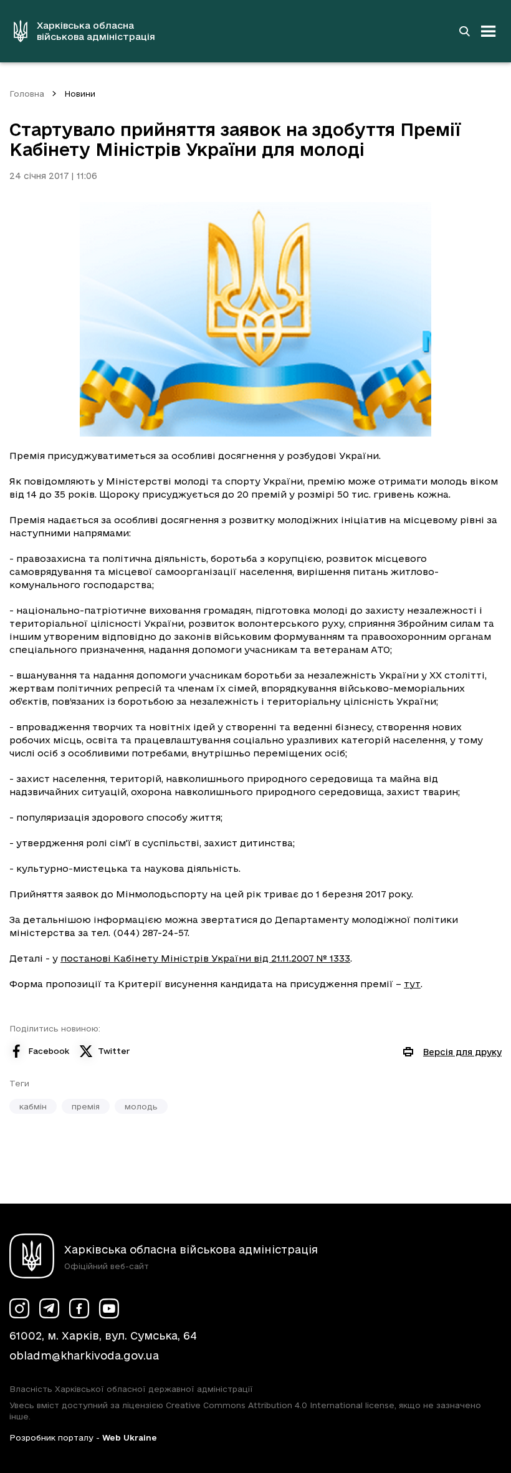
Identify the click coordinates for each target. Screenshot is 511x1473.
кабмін (33, 1106)
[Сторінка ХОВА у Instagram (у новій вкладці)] (19, 1308)
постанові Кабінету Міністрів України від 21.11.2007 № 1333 (205, 958)
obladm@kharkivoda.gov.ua (84, 1355)
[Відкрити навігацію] (488, 31)
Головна (26, 93)
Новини (79, 93)
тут (412, 983)
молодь (141, 1106)
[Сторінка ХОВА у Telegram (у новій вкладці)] (49, 1308)
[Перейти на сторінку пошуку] (464, 31)
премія (86, 1106)
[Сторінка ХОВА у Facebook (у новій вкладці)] (79, 1308)
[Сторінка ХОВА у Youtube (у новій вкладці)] (109, 1308)
